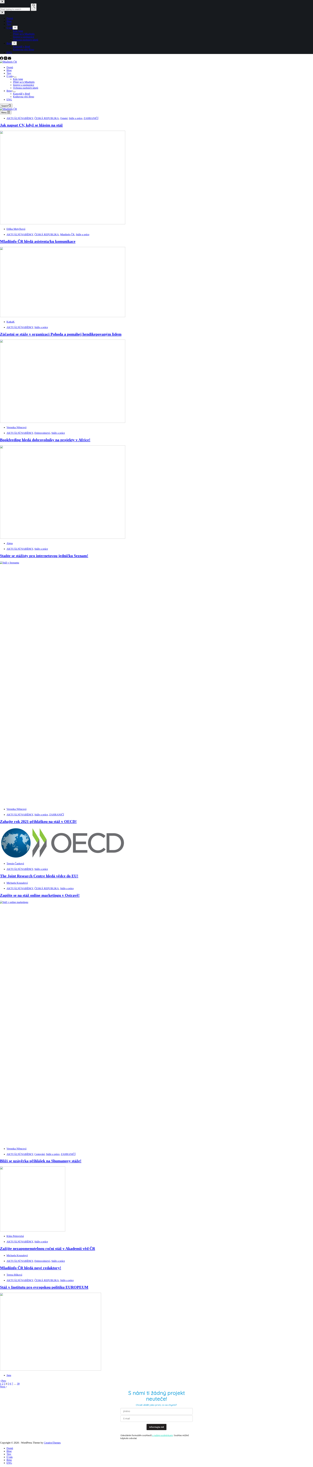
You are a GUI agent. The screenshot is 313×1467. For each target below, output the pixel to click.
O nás (10, 76)
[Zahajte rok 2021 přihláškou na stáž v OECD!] (62, 858)
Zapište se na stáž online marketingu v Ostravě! (40, 895)
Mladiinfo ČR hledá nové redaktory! (30, 1268)
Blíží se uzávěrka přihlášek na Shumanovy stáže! (40, 1161)
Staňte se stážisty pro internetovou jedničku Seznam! (44, 556)
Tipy (9, 73)
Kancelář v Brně (21, 93)
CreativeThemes (52, 1442)
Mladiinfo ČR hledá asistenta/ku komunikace (37, 241)
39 (18, 1383)
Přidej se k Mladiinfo (24, 82)
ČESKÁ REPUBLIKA (46, 118)
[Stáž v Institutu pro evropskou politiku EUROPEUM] (50, 1369)
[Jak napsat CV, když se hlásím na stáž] (62, 223)
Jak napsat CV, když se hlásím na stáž (31, 125)
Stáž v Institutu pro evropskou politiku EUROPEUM (44, 1287)
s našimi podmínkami (162, 1435)
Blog (9, 70)
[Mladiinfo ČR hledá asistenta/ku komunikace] (62, 316)
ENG (9, 99)
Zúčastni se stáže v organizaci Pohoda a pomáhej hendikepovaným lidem (60, 334)
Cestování (39, 1154)
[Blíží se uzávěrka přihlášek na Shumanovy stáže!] (32, 1230)
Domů (10, 67)
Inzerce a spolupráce (23, 85)
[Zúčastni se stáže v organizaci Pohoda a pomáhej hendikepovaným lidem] (62, 422)
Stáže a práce (75, 118)
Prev (3, 1380)
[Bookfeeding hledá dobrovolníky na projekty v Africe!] (62, 537)
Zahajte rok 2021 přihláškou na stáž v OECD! (38, 821)
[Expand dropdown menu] (15, 77)
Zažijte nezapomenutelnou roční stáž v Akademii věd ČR (47, 1248)
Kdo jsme (18, 79)
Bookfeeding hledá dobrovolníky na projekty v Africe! (45, 440)
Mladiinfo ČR (67, 234)
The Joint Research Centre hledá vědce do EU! (39, 876)
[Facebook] (2, 59)
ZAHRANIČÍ (91, 118)
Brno (9, 90)
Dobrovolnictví (42, 433)
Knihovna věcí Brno (23, 96)
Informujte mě (156, 1427)
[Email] (9, 59)
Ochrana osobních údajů (25, 87)
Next (3, 1386)
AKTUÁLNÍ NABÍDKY (20, 118)
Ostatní (63, 118)
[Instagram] (6, 59)
